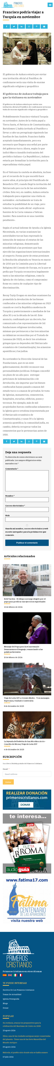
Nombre (9, 495)
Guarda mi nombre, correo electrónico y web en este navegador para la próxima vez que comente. (26, 531)
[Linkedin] (21, 26)
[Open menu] (50, 4)
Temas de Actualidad (12, 994)
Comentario (11, 468)
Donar (5, 1007)
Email (5, 769)
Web (7, 515)
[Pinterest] (36, 26)
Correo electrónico (15, 505)
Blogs (5, 1003)
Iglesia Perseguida (11, 998)
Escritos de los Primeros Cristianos (18, 989)
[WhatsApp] (29, 26)
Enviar (8, 782)
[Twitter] (14, 26)
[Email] (44, 26)
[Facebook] (6, 26)
